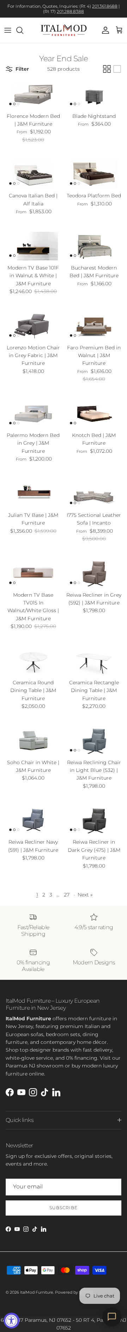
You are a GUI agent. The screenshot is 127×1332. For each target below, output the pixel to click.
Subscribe (63, 1207)
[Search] (23, 30)
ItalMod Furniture (36, 1292)
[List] (117, 69)
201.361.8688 (104, 6)
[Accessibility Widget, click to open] (11, 1320)
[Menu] (8, 30)
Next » (85, 895)
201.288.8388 (70, 11)
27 (66, 895)
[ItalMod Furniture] (63, 30)
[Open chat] (111, 1316)
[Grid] (107, 69)
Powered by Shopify (74, 1292)
